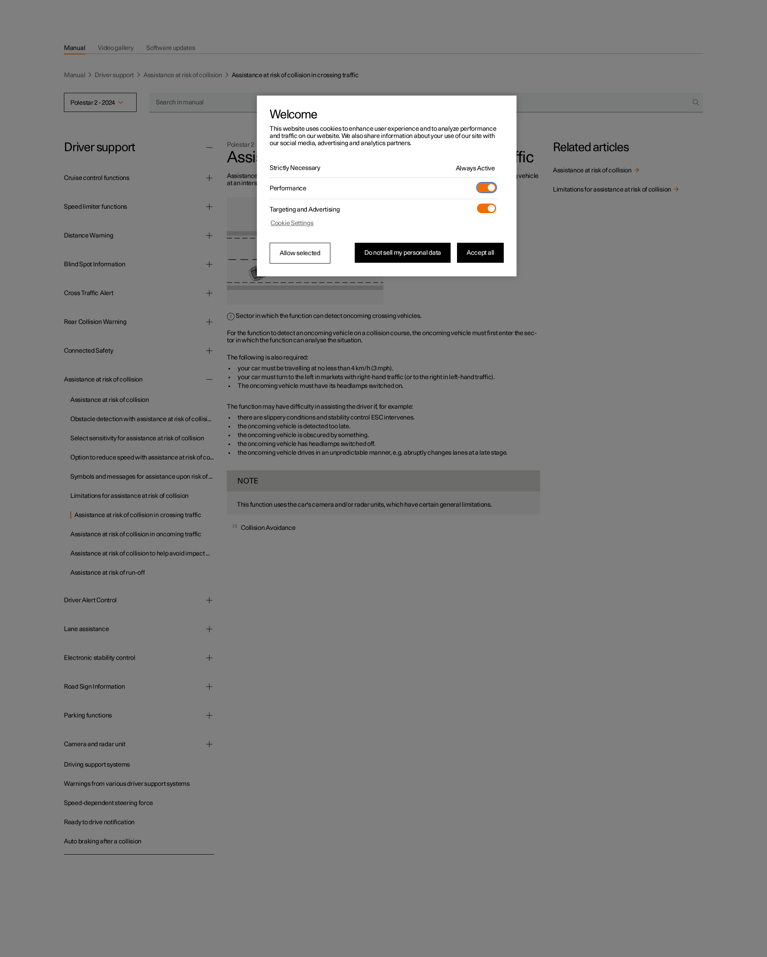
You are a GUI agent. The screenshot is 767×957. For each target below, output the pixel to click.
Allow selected (300, 253)
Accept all (480, 253)
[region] (387, 186)
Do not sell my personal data (402, 253)
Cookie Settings (292, 223)
